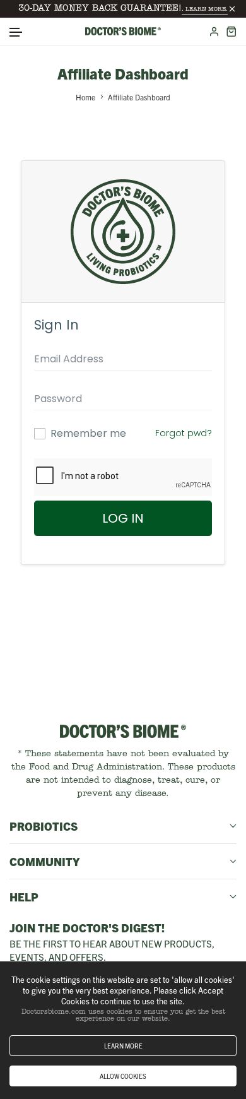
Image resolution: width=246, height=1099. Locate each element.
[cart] (231, 31)
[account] (214, 31)
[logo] (123, 31)
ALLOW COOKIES (123, 1076)
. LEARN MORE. (205, 9)
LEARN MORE (123, 1046)
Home (85, 97)
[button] (16, 32)
